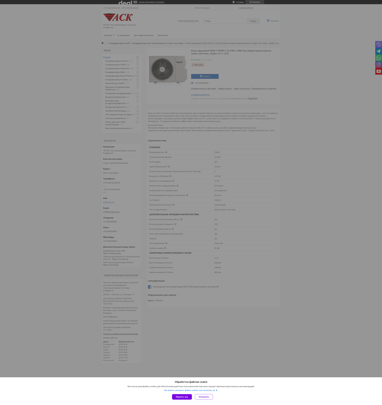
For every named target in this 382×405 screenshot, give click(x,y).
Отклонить (204, 397)
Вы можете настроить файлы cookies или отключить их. (190, 390)
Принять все (182, 397)
